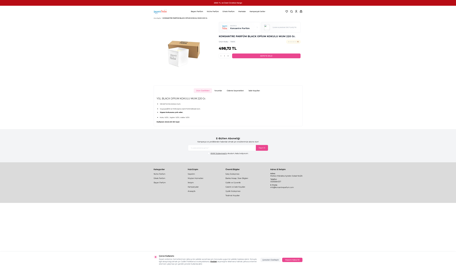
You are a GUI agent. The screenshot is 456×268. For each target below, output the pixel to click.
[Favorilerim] (286, 11)
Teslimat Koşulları (232, 195)
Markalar (242, 11)
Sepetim (191, 174)
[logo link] (163, 11)
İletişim (191, 183)
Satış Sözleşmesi (232, 174)
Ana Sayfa (157, 18)
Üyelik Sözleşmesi (232, 191)
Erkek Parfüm (228, 11)
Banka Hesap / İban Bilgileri (236, 178)
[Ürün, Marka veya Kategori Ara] (291, 11)
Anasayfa (191, 191)
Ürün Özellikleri (203, 91)
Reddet (213, 261)
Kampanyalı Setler (257, 11)
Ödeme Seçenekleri (235, 91)
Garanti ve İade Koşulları (235, 187)
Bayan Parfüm (197, 11)
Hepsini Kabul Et (292, 260)
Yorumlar (218, 91)
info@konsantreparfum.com (282, 187)
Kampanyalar (193, 187)
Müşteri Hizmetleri (195, 178)
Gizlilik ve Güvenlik (233, 183)
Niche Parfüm (213, 11)
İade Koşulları (254, 91)
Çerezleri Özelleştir (270, 260)
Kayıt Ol (262, 148)
